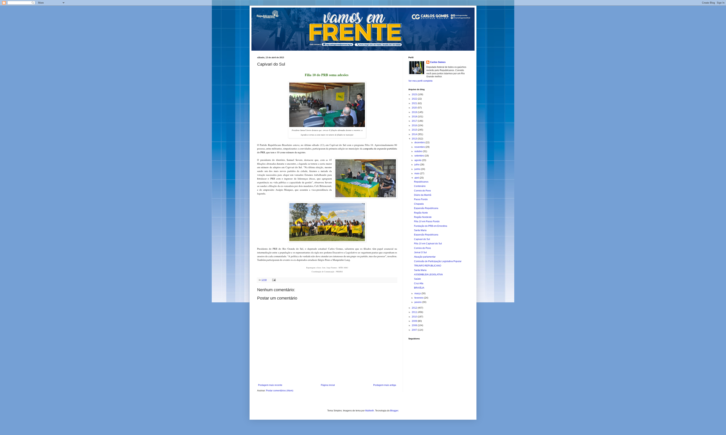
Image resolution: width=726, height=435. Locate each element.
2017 (415, 121)
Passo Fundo (421, 199)
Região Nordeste (423, 217)
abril (417, 177)
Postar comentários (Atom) (279, 390)
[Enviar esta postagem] (273, 280)
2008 (415, 325)
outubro (418, 151)
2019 (415, 112)
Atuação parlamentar (425, 256)
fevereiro (419, 297)
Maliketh (369, 410)
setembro (419, 155)
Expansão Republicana (426, 208)
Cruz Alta (418, 283)
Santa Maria (420, 230)
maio (417, 173)
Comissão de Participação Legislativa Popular (438, 261)
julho (417, 164)
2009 (415, 321)
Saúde (417, 279)
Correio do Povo (422, 190)
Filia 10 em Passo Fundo (427, 221)
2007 (415, 330)
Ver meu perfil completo (420, 81)
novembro (419, 147)
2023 (415, 94)
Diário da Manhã (422, 195)
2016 (415, 125)
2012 (415, 308)
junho (417, 169)
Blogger (394, 410)
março (417, 293)
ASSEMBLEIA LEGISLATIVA (428, 274)
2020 (415, 107)
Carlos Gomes (438, 62)
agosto (418, 160)
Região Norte (421, 212)
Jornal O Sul (420, 252)
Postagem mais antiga (384, 385)
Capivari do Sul (422, 239)
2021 (415, 103)
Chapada (419, 204)
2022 (415, 99)
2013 (415, 138)
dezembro (419, 142)
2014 (415, 134)
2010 (415, 316)
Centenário (420, 186)
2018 (415, 116)
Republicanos (421, 181)
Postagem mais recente (270, 385)
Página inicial (328, 385)
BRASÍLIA (419, 287)
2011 (415, 312)
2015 (415, 129)
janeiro (418, 302)
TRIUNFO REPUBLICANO (427, 265)
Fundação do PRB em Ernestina (430, 226)
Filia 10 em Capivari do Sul (428, 243)
